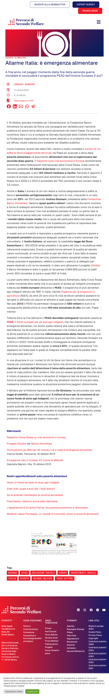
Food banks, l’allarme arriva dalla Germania (32, 501)
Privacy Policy (95, 635)
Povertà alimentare (15, 57)
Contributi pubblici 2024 (97, 649)
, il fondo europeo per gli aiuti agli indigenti (35, 322)
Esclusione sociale (43, 572)
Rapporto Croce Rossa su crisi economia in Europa (36, 437)
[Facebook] (9, 107)
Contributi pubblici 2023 (97, 655)
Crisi (24, 572)
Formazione (28, 632)
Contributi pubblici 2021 (97, 667)
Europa (63, 572)
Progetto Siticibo (16, 443)
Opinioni (71, 645)
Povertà (24, 578)
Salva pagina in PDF (24, 100)
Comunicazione (30, 629)
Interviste (71, 635)
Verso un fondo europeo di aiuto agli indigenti (33, 482)
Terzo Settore (51, 634)
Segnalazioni (73, 638)
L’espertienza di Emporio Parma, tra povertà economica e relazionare (47, 507)
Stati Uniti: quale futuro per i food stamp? (31, 488)
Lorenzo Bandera (24, 84)
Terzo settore (64, 578)
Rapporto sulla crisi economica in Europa (60, 161)
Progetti (49, 647)
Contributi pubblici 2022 (97, 661)
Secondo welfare (42, 578)
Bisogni (12, 572)
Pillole (70, 632)
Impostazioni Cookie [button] (13, 691)
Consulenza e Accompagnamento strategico (32, 638)
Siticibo (95, 265)
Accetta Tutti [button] (32, 691)
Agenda (70, 626)
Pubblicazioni (51, 644)
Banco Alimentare (41, 443)
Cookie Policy (95, 632)
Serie (47, 653)
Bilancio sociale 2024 (96, 627)
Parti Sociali (50, 631)
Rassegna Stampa (75, 629)
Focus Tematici (52, 650)
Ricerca (27, 626)
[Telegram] (97, 610)
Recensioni (72, 641)
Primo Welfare (51, 641)
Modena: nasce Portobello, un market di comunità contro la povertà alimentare (53, 514)
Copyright (93, 638)
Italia (12, 578)
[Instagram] (85, 610)
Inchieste (71, 648)
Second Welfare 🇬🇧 (76, 651)
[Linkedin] (78, 610)
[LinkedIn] (15, 107)
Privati (48, 628)
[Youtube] (104, 610)
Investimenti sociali (83, 572)
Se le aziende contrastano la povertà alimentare (35, 495)
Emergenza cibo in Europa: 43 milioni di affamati (35, 460)
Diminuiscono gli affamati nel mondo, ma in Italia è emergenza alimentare (49, 450)
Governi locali (51, 637)
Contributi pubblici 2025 (97, 643)
